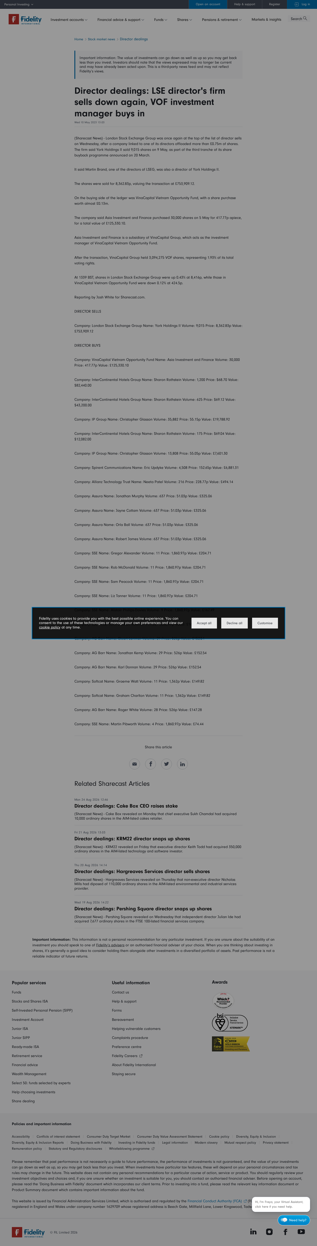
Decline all (234, 623)
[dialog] (158, 622)
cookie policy (49, 627)
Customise (265, 623)
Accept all (204, 623)
